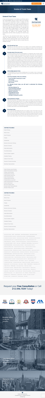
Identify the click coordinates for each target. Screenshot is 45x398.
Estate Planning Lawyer (8, 253)
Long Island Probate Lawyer (8, 262)
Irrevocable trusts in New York (14, 260)
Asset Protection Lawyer (33, 234)
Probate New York (33, 269)
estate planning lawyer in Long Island (29, 253)
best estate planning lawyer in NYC (9, 239)
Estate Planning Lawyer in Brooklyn (18, 253)
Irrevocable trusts (6, 260)
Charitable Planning (7, 156)
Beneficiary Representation (9, 164)
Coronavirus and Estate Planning (21, 241)
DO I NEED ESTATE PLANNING (8, 243)
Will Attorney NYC (19, 274)
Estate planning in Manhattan (26, 250)
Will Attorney (26, 272)
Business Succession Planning (10, 143)
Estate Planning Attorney (22, 394)
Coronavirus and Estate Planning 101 (32, 241)
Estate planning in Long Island (17, 250)
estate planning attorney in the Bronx (30, 246)
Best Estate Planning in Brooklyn (21, 236)
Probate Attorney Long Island (9, 179)
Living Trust (26, 260)
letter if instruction (21, 260)
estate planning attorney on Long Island (19, 248)
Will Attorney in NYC (7, 274)
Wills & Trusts (6, 132)
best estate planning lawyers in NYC (31, 239)
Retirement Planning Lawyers (8, 272)
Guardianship (6, 140)
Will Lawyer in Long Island (30, 274)
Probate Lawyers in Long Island (8, 269)
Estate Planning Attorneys (29, 248)
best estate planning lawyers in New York (20, 239)
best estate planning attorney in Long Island (10, 236)
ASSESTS (13, 234)
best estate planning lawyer (30, 236)
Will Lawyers (25, 276)
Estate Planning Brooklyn (9, 176)
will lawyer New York (14, 276)
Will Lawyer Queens (20, 276)
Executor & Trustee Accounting (10, 161)
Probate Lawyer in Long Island (8, 267)
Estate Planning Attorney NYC (8, 248)
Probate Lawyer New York (26, 267)
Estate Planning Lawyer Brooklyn (10, 169)
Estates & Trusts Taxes (8, 158)
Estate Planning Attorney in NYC (8, 246)
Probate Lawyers (33, 267)
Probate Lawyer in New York (17, 267)
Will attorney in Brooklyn (32, 272)
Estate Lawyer (19, 243)
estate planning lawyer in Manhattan (9, 255)
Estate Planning (7, 130)
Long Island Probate (31, 260)
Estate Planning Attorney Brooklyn (10, 170)
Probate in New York (7, 265)
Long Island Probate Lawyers (17, 262)
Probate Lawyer (13, 265)
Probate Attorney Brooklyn (9, 173)
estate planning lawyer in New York (20, 255)
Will (23, 272)
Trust (14, 272)
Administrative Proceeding (7, 234)
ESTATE (14, 243)
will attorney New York (14, 274)
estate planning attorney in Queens (19, 246)
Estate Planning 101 (35, 243)
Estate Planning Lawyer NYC (9, 175)
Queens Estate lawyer (8, 183)
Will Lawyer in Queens (7, 276)
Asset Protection (7, 135)
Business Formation (8, 145)
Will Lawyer (24, 274)
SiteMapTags (22, 396)
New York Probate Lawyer (9, 184)
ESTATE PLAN (23, 243)
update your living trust (19, 272)
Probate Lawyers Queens (26, 269)
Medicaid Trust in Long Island (26, 262)
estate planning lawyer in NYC (30, 255)
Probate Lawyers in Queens (18, 269)
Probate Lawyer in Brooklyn (28, 265)
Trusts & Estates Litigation (9, 153)
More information (6, 341)
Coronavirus (13, 241)
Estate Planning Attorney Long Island (11, 181)
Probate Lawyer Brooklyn (9, 172)
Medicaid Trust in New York (35, 262)
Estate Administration (8, 148)
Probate (5, 137)
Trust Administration (8, 150)
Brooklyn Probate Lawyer (9, 187)
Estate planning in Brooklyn (8, 250)
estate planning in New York (35, 250)
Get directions (5, 321)
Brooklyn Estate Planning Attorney (10, 186)
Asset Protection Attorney (25, 234)
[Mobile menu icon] (43, 3)
